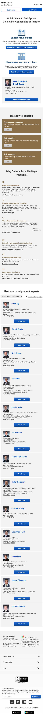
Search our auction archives (21, 72)
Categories (11, 10)
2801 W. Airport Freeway (30, 639)
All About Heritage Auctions (12, 195)
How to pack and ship (10, 264)
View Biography (10, 93)
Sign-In (36, 4)
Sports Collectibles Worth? (21, 47)
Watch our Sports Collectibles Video (15, 278)
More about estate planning (12, 249)
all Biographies (35, 297)
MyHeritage (32, 10)
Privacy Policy (10, 693)
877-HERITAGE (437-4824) (12, 643)
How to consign (8, 213)
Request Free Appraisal (21, 99)
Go (8, 130)
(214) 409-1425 (11, 646)
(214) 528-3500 (8, 645)
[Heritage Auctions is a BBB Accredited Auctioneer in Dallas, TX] (21, 680)
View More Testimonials (11, 233)
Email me (21, 321)
